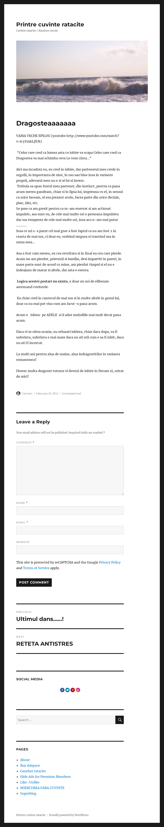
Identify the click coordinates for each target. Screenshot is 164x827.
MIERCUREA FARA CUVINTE (42, 788)
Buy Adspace (30, 765)
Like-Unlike (29, 782)
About (25, 760)
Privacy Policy (110, 562)
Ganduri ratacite (33, 771)
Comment (25, 442)
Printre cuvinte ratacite (50, 24)
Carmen (27, 393)
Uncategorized (71, 393)
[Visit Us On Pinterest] (72, 690)
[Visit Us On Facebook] (62, 690)
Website (23, 542)
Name (22, 503)
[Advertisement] (71, 388)
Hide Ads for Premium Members (45, 777)
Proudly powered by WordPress (69, 815)
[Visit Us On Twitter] (67, 690)
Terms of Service (36, 568)
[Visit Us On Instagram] (77, 690)
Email (22, 522)
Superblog (28, 793)
